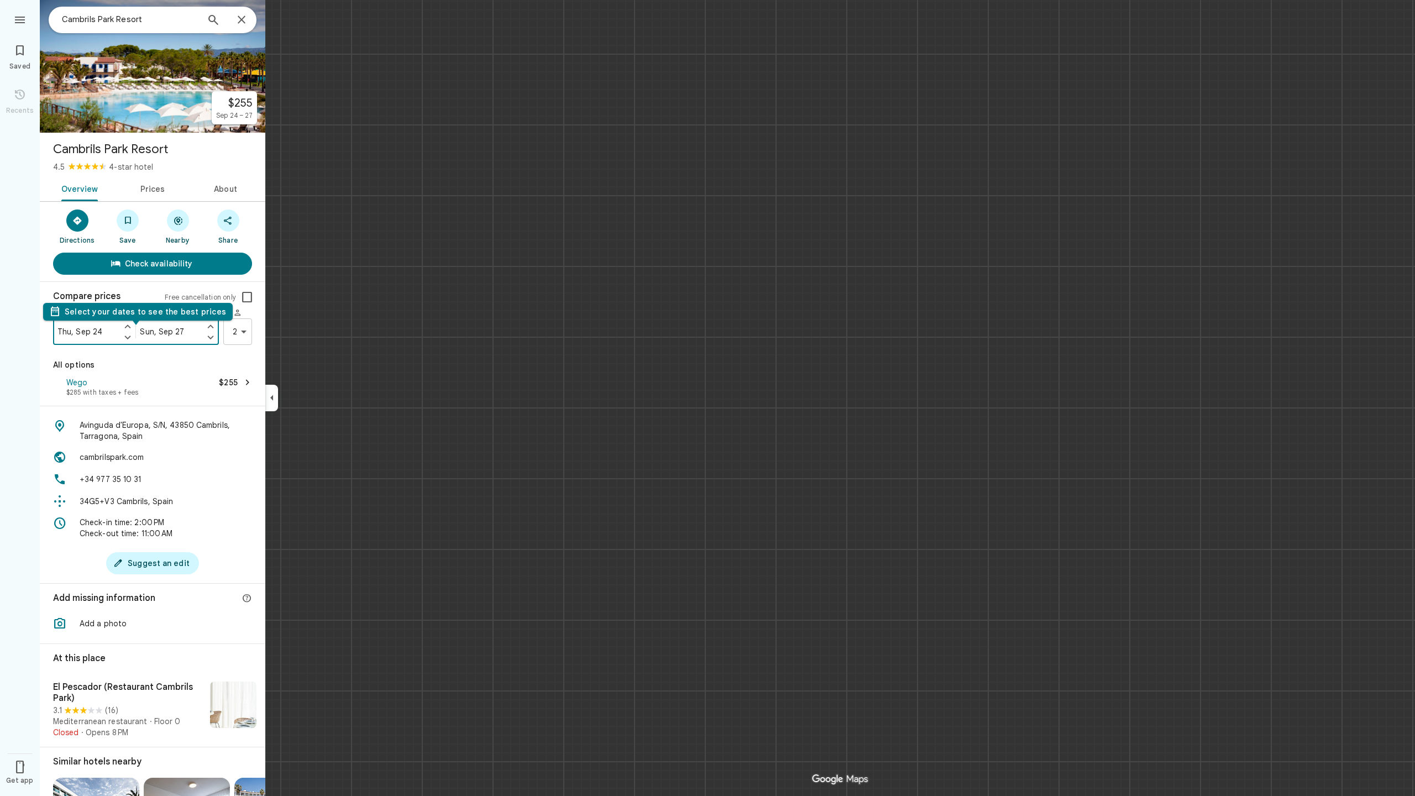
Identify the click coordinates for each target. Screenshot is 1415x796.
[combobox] (130, 19)
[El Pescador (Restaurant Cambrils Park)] (152, 710)
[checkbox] (247, 297)
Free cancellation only (200, 297)
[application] (707, 398)
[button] (152, 388)
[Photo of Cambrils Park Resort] (152, 66)
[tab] (77, 188)
